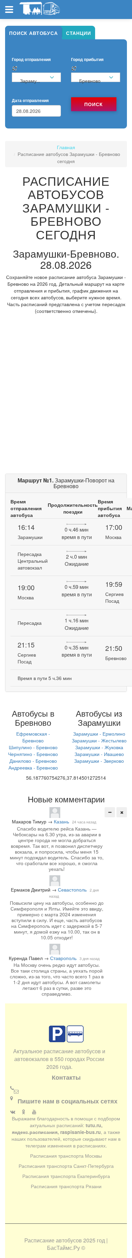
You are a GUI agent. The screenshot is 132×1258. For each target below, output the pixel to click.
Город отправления (31, 59)
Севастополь (72, 889)
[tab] (33, 32)
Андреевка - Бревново (33, 767)
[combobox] (36, 77)
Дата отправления (30, 100)
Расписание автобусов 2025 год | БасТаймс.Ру (66, 1244)
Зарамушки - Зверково (99, 760)
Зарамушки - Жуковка (99, 747)
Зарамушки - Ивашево (99, 754)
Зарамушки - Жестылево (99, 740)
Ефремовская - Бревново (33, 737)
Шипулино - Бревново (33, 747)
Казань (61, 821)
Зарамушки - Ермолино (99, 733)
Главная (66, 147)
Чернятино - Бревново (33, 754)
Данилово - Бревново (33, 760)
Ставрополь (63, 958)
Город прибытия (87, 59)
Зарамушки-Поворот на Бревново (66, 483)
